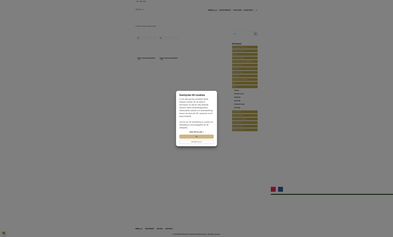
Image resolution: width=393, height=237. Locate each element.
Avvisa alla (196, 142)
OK (196, 137)
